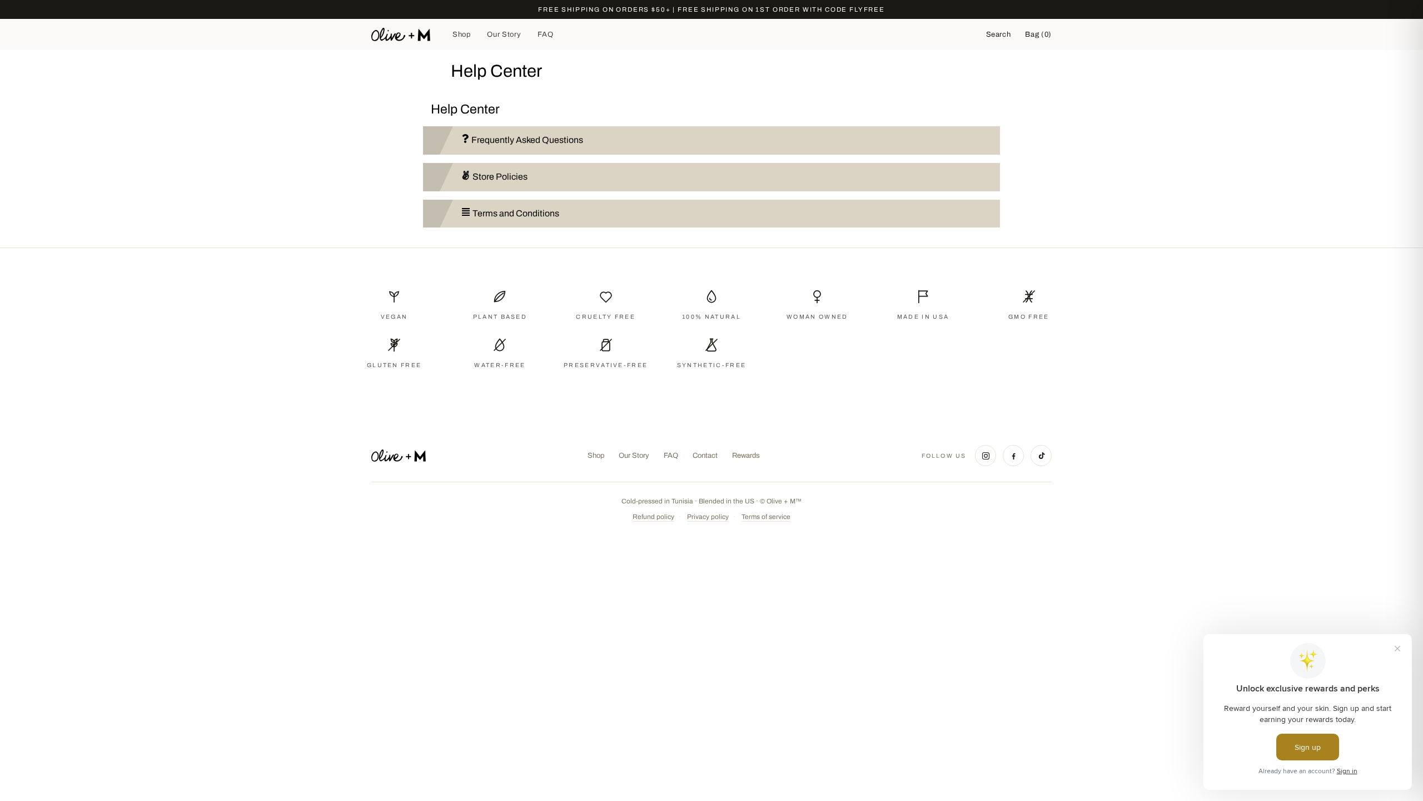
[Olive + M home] (400, 34)
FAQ (545, 34)
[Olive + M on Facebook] (1013, 455)
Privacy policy (708, 517)
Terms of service (766, 517)
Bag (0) (1038, 34)
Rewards (746, 455)
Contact (705, 455)
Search (998, 34)
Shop (461, 34)
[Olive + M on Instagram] (985, 455)
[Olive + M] (398, 455)
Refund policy (653, 517)
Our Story (504, 34)
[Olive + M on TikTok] (1041, 455)
